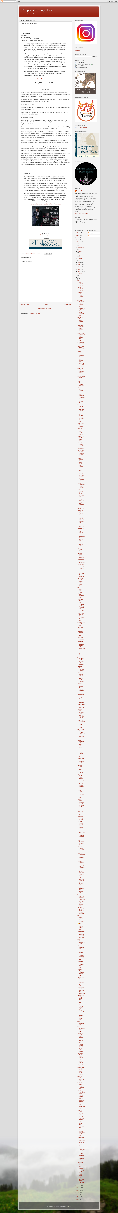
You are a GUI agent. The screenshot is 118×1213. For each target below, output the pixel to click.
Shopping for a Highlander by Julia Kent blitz (80, 934)
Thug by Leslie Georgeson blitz (80, 1112)
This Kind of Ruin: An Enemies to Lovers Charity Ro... (80, 408)
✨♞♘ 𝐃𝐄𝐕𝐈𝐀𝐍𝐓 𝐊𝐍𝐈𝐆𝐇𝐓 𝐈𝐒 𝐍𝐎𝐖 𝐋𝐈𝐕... (80, 926)
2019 (78, 1190)
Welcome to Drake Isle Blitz (80, 1023)
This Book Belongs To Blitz (80, 818)
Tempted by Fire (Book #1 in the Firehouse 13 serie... (80, 1150)
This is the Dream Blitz (80, 601)
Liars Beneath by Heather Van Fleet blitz (80, 493)
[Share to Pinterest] (51, 254)
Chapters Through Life (36, 10)
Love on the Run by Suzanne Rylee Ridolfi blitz (81, 990)
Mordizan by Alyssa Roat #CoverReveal (80, 1124)
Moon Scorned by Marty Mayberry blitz (80, 872)
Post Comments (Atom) (34, 313)
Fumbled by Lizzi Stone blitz (80, 866)
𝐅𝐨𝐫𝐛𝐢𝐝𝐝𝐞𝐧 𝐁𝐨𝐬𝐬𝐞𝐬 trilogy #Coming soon (80, 1085)
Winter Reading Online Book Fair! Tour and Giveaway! (80, 363)
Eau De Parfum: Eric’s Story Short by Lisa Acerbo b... (80, 463)
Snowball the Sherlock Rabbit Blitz (80, 438)
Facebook (46, 204)
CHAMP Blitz (80, 508)
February (80, 273)
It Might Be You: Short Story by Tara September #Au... (80, 477)
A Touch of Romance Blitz (80, 947)
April (79, 269)
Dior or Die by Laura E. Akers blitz (80, 512)
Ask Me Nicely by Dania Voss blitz (80, 1180)
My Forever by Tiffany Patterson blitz (80, 606)
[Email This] (44, 254)
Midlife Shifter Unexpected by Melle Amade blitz (81, 794)
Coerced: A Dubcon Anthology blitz (80, 1078)
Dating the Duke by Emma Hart (80, 633)
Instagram (58, 204)
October (80, 251)
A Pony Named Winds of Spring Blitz (80, 1016)
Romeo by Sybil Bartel (80, 653)
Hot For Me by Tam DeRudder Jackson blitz (80, 453)
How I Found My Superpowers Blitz (80, 761)
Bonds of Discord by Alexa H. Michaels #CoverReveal (81, 834)
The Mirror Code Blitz (80, 638)
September (81, 255)
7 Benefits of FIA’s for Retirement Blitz (80, 1158)
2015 (78, 1199)
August (80, 258)
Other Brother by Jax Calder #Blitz (81, 941)
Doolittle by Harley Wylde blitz (81, 561)
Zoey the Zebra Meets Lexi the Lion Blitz (80, 431)
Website (33, 204)
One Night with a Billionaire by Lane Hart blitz (80, 371)
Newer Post (25, 305)
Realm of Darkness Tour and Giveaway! (80, 668)
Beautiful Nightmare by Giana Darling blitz (80, 972)
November (81, 247)
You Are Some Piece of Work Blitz (80, 555)
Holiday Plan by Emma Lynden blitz (80, 983)
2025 (78, 235)
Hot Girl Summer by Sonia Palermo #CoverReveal (80, 825)
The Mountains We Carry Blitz (80, 842)
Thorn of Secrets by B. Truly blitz (81, 1029)
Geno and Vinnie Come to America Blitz (80, 753)
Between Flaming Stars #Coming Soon (80, 354)
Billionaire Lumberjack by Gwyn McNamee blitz (81, 964)
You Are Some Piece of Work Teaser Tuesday (80, 769)
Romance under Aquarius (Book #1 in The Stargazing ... (81, 645)
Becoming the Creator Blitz (80, 1164)
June (79, 264)
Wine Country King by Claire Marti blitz (80, 918)
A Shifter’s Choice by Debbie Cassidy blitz (80, 1101)
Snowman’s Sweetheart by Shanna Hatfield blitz (81, 337)
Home (46, 305)
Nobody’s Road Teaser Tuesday (80, 1055)
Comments (92, 236)
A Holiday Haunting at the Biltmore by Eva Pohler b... (80, 1172)
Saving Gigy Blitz (80, 978)
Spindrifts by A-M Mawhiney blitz (80, 595)
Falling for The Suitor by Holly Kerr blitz (80, 485)
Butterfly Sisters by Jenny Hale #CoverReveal (80, 502)
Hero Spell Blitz (80, 628)
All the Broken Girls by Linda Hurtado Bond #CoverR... (81, 677)
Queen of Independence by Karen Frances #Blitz (81, 724)
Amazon (50, 79)
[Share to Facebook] (49, 254)
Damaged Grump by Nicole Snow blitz (80, 574)
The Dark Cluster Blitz (80, 813)
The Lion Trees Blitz (80, 861)
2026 (78, 233)
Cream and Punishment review (80, 568)
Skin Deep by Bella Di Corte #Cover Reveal (81, 1093)
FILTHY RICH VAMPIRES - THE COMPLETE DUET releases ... (81, 804)
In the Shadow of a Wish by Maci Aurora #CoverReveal (81, 311)
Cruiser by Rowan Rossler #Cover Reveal (80, 320)
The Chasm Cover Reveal (80, 425)
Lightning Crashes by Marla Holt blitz (80, 776)
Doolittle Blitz (80, 611)
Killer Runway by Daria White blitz (80, 383)
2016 (78, 1197)
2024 (78, 237)
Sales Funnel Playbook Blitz (81, 378)
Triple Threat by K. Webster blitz (80, 903)
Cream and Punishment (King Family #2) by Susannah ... (81, 734)
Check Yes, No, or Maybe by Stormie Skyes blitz (81, 910)
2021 (78, 1185)
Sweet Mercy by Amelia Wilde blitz (81, 706)
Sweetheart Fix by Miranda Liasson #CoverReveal (80, 784)
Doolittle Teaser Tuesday (80, 1061)
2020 (78, 1188)
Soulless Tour (79, 471)
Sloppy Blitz (80, 1065)
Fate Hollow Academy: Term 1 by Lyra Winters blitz (80, 881)
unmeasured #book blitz (81, 343)
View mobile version (45, 308)
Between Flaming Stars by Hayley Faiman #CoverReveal (80, 688)
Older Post (67, 305)
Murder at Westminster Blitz (80, 544)
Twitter (52, 204)
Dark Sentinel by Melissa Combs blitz (81, 1132)
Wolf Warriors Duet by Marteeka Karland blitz (80, 418)
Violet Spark (80, 564)
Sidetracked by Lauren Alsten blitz (81, 1139)
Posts (91, 233)
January (80, 277)
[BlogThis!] (46, 254)
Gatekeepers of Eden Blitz (81, 624)
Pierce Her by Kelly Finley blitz (81, 444)
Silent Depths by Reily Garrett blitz (80, 889)
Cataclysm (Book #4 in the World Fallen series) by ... (80, 744)
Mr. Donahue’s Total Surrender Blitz (81, 537)
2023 (78, 239)
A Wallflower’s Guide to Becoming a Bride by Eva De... (81, 661)
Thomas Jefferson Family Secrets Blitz (80, 295)
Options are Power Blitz (80, 549)
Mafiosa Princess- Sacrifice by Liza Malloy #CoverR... (81, 1008)
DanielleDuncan (81, 191)
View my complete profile (81, 213)
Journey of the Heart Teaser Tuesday (80, 302)
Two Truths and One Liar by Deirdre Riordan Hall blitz (80, 1037)
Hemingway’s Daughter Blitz (80, 696)
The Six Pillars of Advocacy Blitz (80, 849)
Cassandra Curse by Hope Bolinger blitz (80, 328)
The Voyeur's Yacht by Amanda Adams (81, 390)
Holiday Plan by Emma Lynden (80, 1118)
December (81, 244)
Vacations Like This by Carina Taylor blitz (81, 897)
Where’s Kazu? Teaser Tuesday (80, 283)
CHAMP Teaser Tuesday (80, 289)
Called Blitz (80, 448)
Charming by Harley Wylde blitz (81, 348)
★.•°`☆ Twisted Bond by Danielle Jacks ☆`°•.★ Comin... (80, 1047)
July (79, 262)
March (80, 271)
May (79, 267)
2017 (78, 1194)
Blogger (69, 1206)
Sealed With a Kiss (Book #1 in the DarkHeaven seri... (80, 1071)
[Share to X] (48, 254)
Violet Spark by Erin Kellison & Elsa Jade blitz (80, 519)
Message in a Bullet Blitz (80, 1144)
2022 (78, 242)
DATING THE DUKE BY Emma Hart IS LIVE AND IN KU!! (80, 714)
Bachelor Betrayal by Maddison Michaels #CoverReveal (80, 955)
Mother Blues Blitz (80, 525)
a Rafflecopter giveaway (45, 235)
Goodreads (41, 79)
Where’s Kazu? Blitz (79, 589)
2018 (78, 1192)
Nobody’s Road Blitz (80, 701)
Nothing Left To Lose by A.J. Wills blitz (80, 530)
